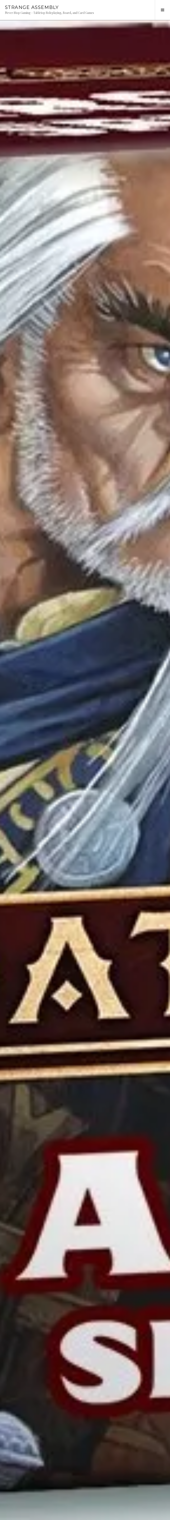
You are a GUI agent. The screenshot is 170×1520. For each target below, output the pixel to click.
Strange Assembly (32, 7)
